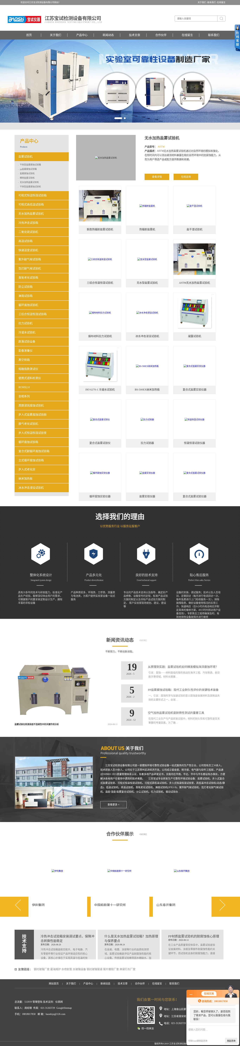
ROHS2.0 (24, 387)
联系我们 (213, 35)
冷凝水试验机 (26, 332)
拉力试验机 (25, 323)
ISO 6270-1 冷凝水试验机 (100, 389)
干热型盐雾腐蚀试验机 (30, 186)
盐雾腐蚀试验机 (27, 173)
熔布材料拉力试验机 (100, 336)
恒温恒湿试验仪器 (194, 443)
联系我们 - (212, 2)
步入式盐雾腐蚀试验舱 (32, 414)
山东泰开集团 (165, 905)
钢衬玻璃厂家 (42, 969)
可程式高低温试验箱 (31, 204)
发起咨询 (231, 1041)
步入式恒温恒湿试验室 (32, 432)
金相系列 (24, 396)
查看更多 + (113, 804)
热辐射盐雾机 (147, 229)
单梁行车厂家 (127, 969)
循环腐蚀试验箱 (28, 442)
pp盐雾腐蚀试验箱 (28, 169)
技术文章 (134, 35)
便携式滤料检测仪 (29, 378)
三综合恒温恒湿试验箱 (32, 314)
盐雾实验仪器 (147, 496)
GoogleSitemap (64, 1008)
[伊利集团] (57, 870)
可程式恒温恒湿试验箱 (32, 195)
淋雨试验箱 (25, 295)
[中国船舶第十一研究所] (119, 870)
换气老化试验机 (28, 423)
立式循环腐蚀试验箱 (31, 460)
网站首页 (54, 983)
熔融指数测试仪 (28, 368)
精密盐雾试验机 (27, 178)
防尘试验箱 (25, 286)
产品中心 (81, 35)
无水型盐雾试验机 (147, 282)
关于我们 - (202, 2)
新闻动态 (108, 35)
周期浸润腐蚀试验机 (31, 405)
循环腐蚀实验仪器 (100, 496)
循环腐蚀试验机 (28, 305)
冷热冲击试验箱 (28, 222)
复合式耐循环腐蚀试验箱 (33, 451)
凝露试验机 (194, 336)
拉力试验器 (147, 443)
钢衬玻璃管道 (94, 969)
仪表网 (59, 1002)
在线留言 (221, 2)
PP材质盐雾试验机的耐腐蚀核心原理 (193, 936)
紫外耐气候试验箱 (29, 259)
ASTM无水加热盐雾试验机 (194, 282)
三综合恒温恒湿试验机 (100, 282)
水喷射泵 (66, 969)
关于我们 (55, 35)
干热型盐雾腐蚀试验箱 (30, 165)
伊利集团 (38, 905)
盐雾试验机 (25, 156)
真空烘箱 (24, 359)
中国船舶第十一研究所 (110, 905)
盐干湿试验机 (194, 229)
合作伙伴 (161, 35)
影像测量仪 (25, 350)
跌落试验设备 (26, 341)
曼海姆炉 (55, 969)
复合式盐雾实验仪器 (194, 389)
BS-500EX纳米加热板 (147, 389)
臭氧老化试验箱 (28, 277)
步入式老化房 (26, 469)
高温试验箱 (25, 241)
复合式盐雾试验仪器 (194, 496)
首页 (29, 35)
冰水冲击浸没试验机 (147, 336)
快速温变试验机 (28, 250)
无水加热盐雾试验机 (162, 138)
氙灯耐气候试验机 (29, 268)
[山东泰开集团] (181, 870)
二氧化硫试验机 (28, 231)
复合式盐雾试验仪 (100, 443)
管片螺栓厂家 (111, 969)
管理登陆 (37, 1002)
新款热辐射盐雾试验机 (100, 229)
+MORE (143, 640)
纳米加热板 (25, 478)
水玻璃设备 (79, 969)
